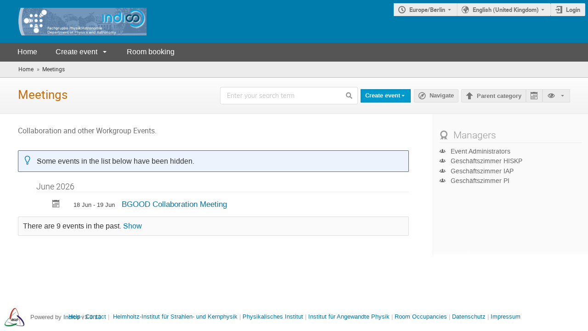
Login (573, 10)
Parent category (499, 96)
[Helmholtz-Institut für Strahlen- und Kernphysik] (14, 317)
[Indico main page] (73, 21)
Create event (76, 52)
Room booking (151, 52)
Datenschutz (468, 316)
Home (27, 52)
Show (132, 226)
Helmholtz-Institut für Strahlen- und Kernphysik (175, 316)
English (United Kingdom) (506, 10)
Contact (95, 316)
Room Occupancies (421, 316)
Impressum (505, 316)
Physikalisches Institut (273, 316)
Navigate (436, 95)
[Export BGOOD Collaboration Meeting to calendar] (56, 204)
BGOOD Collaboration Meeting (174, 204)
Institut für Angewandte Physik (348, 316)
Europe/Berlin (427, 10)
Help (74, 316)
